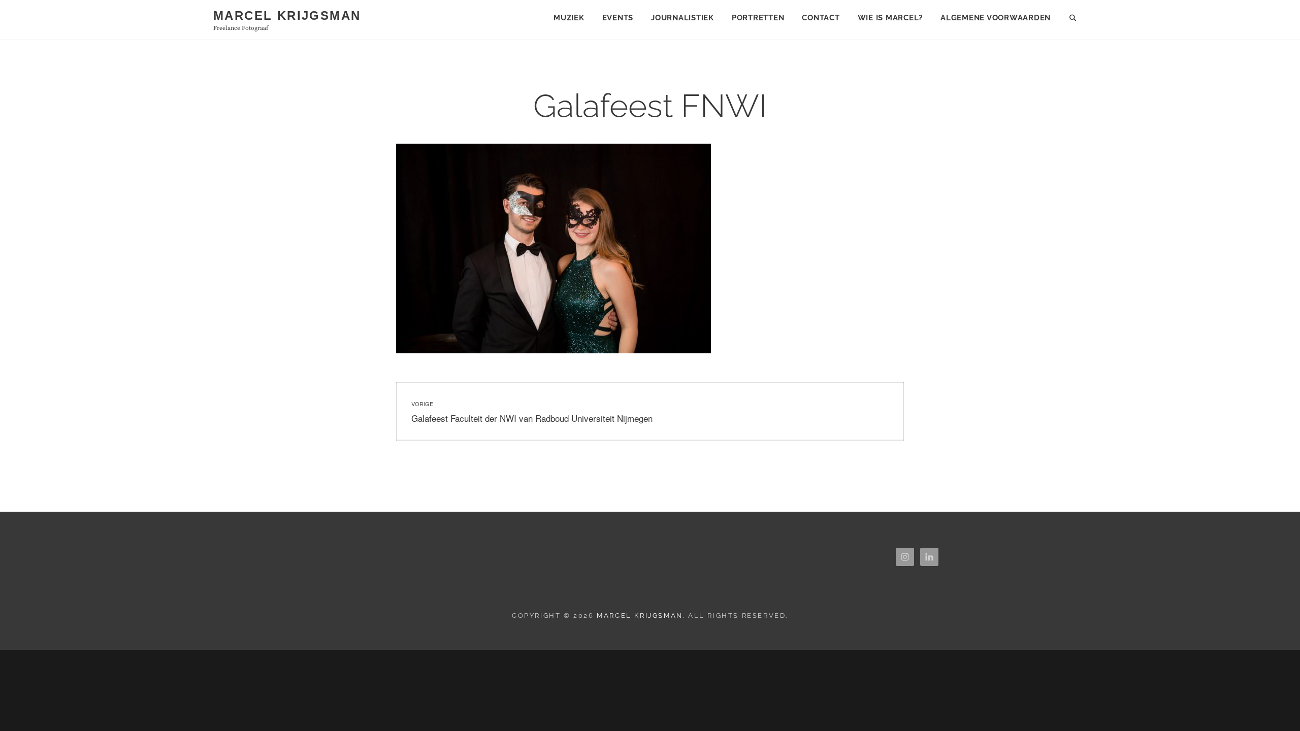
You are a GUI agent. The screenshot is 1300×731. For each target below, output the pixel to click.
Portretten (758, 17)
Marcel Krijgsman (287, 15)
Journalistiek (682, 17)
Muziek (569, 17)
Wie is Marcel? (890, 17)
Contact (820, 17)
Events (618, 17)
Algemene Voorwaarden (995, 17)
